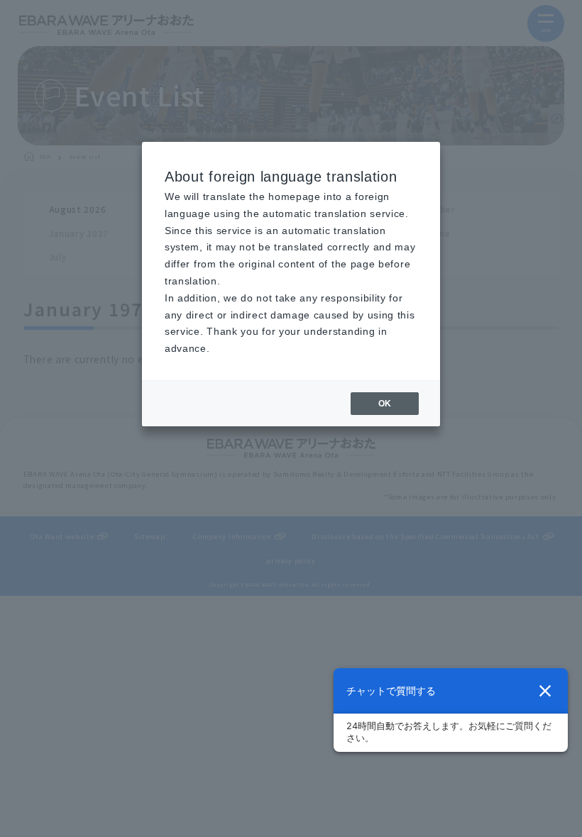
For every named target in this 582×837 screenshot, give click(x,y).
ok (384, 404)
